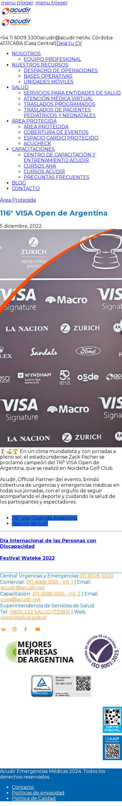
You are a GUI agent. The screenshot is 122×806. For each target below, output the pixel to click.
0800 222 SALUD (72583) (40, 612)
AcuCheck (37, 143)
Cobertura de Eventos (56, 132)
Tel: (4, 612)
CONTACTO (26, 188)
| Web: (78, 612)
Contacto (23, 787)
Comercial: (12, 582)
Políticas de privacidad (38, 793)
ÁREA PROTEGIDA (34, 121)
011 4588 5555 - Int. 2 (57, 594)
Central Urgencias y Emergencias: (39, 576)
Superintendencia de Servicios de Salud (47, 605)
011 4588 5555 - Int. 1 (49, 582)
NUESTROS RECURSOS (40, 65)
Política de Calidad (34, 798)
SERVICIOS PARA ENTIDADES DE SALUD (72, 93)
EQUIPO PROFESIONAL (52, 59)
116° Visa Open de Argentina (44, 518)
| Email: (82, 582)
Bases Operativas (48, 76)
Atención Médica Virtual (58, 98)
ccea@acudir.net (21, 599)
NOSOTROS (26, 53)
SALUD (20, 87)
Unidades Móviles (48, 82)
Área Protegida (46, 127)
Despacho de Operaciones (61, 70)
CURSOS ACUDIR (44, 171)
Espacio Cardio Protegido (61, 138)
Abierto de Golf (30, 523)
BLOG (19, 183)
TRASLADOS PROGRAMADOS (59, 104)
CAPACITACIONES (33, 149)
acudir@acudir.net (23, 587)
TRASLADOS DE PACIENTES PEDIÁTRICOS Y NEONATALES (60, 112)
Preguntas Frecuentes (56, 177)
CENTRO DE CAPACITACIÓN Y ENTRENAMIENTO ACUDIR (59, 157)
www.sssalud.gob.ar (24, 617)
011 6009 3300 (96, 576)
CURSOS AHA (40, 166)
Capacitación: (15, 594)
